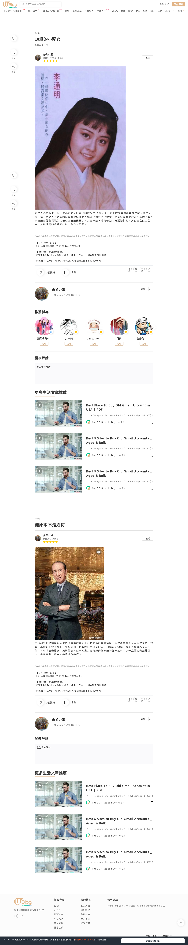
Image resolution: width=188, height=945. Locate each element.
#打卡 (125, 905)
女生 (138, 10)
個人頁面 (85, 905)
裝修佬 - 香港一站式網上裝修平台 (144, 338)
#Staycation (151, 905)
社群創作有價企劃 (12, 10)
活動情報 (101, 255)
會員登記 (164, 4)
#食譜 (132, 905)
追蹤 (147, 57)
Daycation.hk (94, 338)
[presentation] (34, 327)
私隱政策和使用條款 (84, 939)
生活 (160, 10)
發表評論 (44, 366)
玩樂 (145, 10)
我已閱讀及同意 (153, 940)
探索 (67, 10)
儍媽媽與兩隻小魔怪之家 (44, 338)
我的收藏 (85, 914)
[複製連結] (13, 234)
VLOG (115, 10)
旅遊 (130, 10)
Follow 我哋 (94, 260)
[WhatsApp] (13, 218)
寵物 (167, 10)
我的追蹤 (85, 918)
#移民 (162, 905)
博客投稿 (58, 927)
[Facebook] (13, 210)
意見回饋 (58, 923)
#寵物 (110, 905)
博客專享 (101, 10)
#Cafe (140, 905)
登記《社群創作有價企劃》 (69, 246)
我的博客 (85, 923)
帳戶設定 (85, 910)
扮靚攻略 (90, 255)
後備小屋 (48, 54)
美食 (123, 10)
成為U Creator (51, 10)
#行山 (118, 905)
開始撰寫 (178, 4)
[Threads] (13, 226)
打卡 (52, 255)
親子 (152, 10)
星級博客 (89, 10)
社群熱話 (32, 10)
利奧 (119, 338)
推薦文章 (77, 10)
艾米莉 (69, 338)
